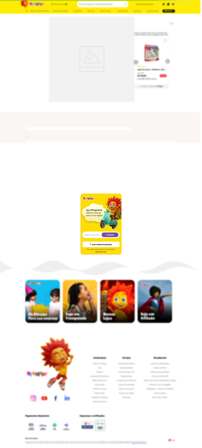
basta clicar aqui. (101, 251)
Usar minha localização (102, 244)
